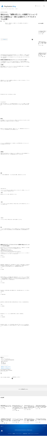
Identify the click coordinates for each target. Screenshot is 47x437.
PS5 (3, 8)
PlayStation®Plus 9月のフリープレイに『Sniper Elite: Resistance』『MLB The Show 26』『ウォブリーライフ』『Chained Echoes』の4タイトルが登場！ (17, 407)
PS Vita (1, 377)
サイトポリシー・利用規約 (11, 433)
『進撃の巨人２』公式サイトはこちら (6, 366)
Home (2, 8)
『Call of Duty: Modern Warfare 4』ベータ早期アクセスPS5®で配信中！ (40, 419)
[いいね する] (42, 33)
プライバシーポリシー (19, 433)
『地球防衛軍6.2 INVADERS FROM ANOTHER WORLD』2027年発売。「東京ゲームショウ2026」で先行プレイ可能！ (42, 54)
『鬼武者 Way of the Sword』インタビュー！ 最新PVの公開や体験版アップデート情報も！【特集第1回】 (42, 42)
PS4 (5, 8)
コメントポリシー (36, 433)
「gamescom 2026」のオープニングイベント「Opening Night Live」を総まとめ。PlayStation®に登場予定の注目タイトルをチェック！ (29, 407)
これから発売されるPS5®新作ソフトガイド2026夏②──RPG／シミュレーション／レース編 (42, 32)
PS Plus (13, 8)
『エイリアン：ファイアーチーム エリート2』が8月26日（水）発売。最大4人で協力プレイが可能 (17, 419)
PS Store (10, 8)
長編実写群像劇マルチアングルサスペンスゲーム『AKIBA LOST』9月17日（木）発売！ (6, 406)
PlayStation (10, 6)
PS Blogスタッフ (5, 39)
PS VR (7, 8)
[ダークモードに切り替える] (35, 6)
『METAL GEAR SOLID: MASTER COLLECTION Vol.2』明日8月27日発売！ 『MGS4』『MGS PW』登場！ (40, 406)
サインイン (39, 5)
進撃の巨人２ (8, 377)
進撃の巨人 (5, 377)
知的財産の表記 (25, 433)
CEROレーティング (30, 433)
